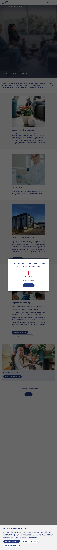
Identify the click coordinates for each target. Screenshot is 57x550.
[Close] (47, 261)
